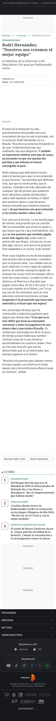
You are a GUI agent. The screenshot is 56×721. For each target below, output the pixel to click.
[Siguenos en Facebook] (32, 665)
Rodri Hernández (39, 459)
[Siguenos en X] (40, 665)
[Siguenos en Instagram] (24, 665)
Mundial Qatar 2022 (14, 459)
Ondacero (6, 35)
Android (23, 649)
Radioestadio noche (41, 35)
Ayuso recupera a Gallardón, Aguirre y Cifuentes (20, 3)
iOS (39, 649)
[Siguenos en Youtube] (9, 665)
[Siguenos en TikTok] (16, 665)
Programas (21, 35)
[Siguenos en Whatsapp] (47, 665)
